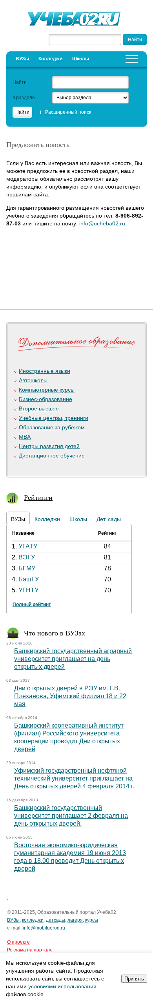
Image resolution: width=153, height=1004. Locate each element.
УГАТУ (27, 546)
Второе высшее (39, 408)
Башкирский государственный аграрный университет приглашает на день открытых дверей (73, 659)
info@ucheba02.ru (102, 223)
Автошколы (33, 380)
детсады (55, 920)
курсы (91, 920)
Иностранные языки (44, 371)
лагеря (75, 920)
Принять (134, 979)
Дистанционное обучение (52, 455)
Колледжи (50, 59)
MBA (25, 437)
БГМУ (26, 568)
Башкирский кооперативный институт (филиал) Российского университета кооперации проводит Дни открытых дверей (69, 737)
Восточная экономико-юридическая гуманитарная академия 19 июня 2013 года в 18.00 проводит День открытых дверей (70, 857)
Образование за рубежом (52, 427)
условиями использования (62, 986)
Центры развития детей (49, 446)
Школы (80, 59)
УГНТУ (28, 590)
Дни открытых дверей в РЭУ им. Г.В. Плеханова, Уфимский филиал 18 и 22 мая (70, 696)
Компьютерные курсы (47, 390)
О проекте (18, 942)
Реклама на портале (30, 950)
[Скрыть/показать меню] (131, 59)
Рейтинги (38, 497)
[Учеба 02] (76, 19)
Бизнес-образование (45, 399)
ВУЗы (22, 59)
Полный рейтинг (32, 604)
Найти (20, 82)
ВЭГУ (26, 557)
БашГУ (28, 579)
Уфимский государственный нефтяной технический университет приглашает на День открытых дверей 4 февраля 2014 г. (74, 778)
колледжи (33, 920)
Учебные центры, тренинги (53, 418)
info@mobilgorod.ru (44, 928)
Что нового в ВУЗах (54, 632)
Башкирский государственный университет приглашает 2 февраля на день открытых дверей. (71, 815)
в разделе (24, 97)
